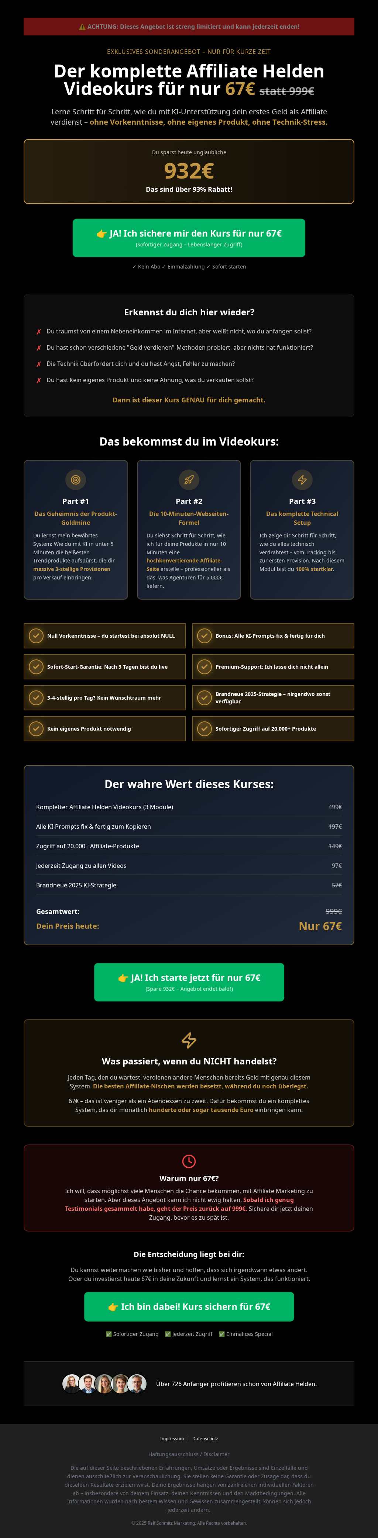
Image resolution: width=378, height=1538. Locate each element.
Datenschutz (205, 1439)
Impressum (172, 1439)
